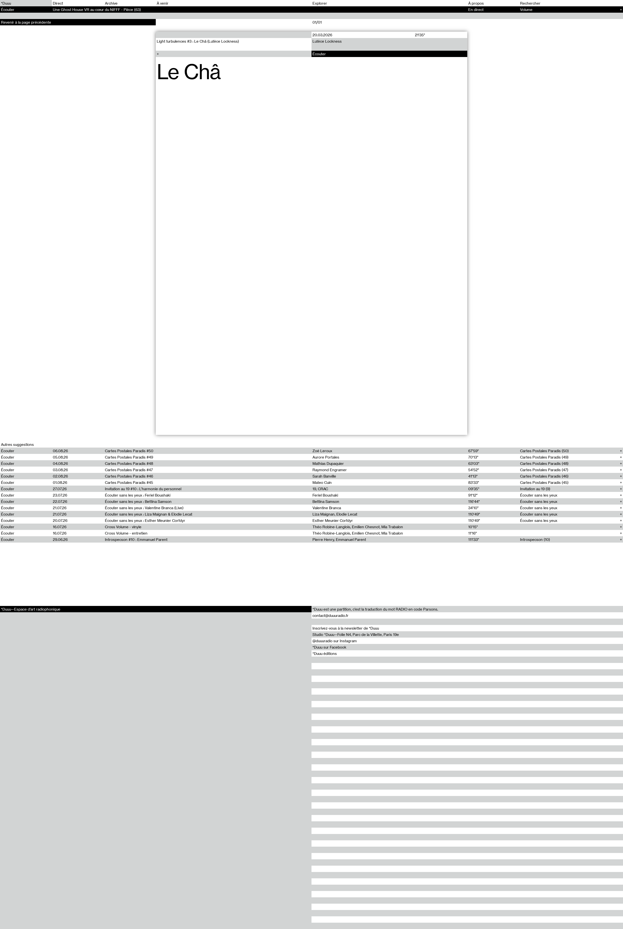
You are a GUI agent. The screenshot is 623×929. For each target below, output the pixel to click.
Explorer (319, 3)
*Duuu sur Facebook (329, 647)
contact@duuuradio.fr (330, 615)
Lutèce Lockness (327, 41)
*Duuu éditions (324, 653)
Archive (111, 3)
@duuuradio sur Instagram (334, 641)
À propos (476, 3)
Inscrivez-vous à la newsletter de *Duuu (345, 628)
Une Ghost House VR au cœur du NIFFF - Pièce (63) (97, 9)
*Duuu (6, 3)
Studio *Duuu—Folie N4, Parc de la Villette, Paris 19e (355, 634)
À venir (162, 3)
